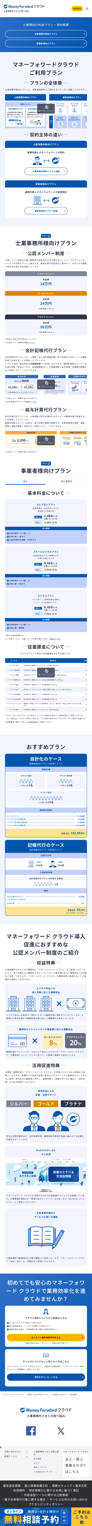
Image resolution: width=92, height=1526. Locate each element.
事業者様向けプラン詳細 (46, 210)
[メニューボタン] (86, 8)
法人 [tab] (25, 481)
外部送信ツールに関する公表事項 (46, 1495)
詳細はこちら (55, 639)
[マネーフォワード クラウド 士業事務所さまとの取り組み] (24, 9)
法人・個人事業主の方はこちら (74, 1465)
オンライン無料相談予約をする (46, 1337)
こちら (32, 342)
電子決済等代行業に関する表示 (25, 1499)
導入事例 (37, 1459)
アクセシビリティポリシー (46, 1504)
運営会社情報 (12, 1485)
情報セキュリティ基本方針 (69, 1485)
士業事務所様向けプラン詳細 (46, 171)
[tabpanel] (46, 607)
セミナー (37, 1463)
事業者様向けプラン (46, 43)
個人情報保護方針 (36, 1485)
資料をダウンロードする (46, 1377)
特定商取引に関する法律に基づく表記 (54, 1490)
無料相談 (77, 8)
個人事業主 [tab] (66, 481)
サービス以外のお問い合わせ (68, 1499)
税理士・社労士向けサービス (38, 1394)
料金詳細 (33, 722)
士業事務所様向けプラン (46, 33)
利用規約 (19, 1490)
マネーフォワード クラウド (14, 1394)
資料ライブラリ (40, 1467)
